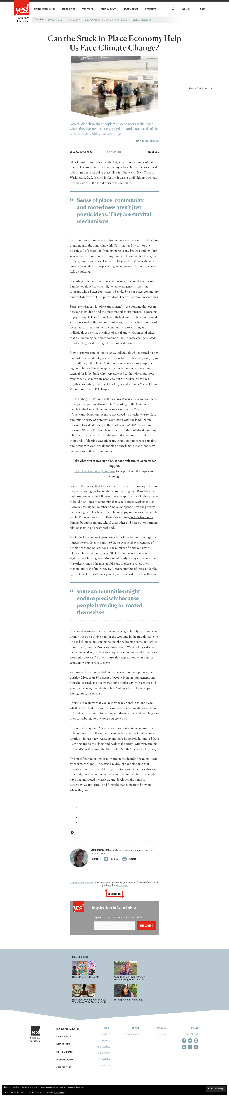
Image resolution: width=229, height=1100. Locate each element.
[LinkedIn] (190, 1047)
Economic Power (130, 9)
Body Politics (88, 9)
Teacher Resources (102, 1046)
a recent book (107, 384)
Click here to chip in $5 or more (94, 471)
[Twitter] (190, 1040)
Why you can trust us (149, 141)
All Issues (162, 1034)
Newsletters (150, 9)
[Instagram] (196, 1040)
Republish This (114, 893)
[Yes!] (21, 8)
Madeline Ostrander (83, 151)
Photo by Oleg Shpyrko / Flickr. (202, 88)
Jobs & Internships (103, 1052)
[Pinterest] (184, 1047)
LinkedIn (131, 859)
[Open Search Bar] (173, 9)
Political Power (108, 9)
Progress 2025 (56, 19)
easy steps (122, 885)
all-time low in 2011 (103, 553)
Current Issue (63, 1067)
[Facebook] (184, 1040)
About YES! (105, 1034)
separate (84, 352)
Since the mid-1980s (102, 542)
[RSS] (196, 1047)
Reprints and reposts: (81, 882)
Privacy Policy (104, 1058)
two (75, 352)
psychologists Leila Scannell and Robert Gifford (103, 317)
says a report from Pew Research (137, 574)
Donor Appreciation (133, 1034)
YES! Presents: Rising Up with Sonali (106, 19)
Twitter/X (114, 859)
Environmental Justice (44, 9)
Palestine (74, 19)
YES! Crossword (142, 19)
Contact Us (105, 1065)
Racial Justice (68, 9)
